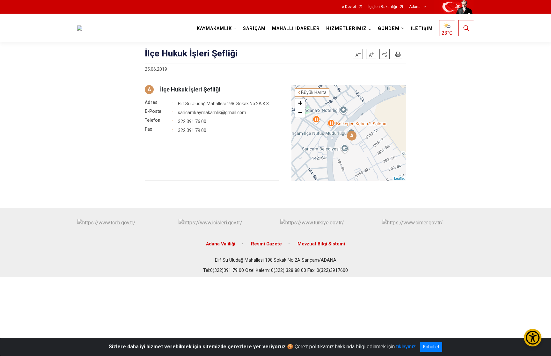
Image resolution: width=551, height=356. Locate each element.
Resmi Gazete (266, 244)
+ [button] (300, 103)
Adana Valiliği (220, 244)
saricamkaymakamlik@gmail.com (212, 112)
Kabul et (431, 346)
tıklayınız (406, 347)
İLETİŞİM (422, 28)
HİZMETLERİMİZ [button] (346, 28)
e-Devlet (349, 7)
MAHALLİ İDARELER (296, 28)
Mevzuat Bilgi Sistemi (321, 244)
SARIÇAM (254, 28)
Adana (415, 7)
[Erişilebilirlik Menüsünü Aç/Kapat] (532, 337)
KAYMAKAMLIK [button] (214, 28)
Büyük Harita (314, 92)
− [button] (300, 113)
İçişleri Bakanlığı (382, 7)
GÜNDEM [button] (389, 28)
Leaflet (399, 178)
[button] (384, 54)
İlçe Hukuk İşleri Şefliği (190, 89)
